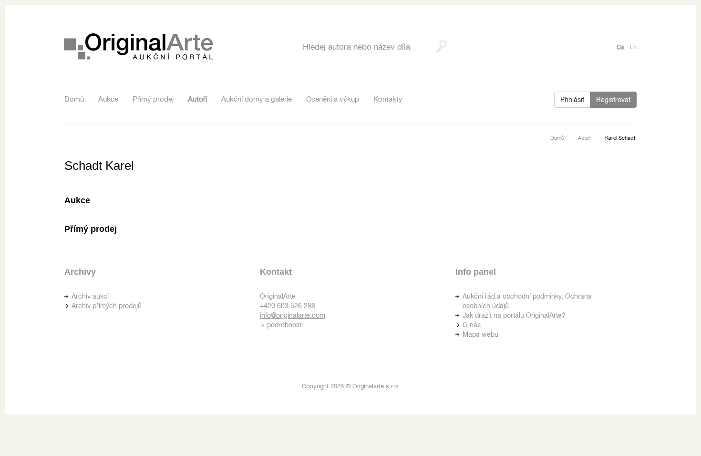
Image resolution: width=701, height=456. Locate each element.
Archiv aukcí (90, 296)
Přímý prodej (153, 99)
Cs (620, 47)
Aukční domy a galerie (256, 99)
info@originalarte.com (292, 315)
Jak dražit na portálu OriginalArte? (514, 315)
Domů (74, 99)
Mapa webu (480, 334)
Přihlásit (572, 100)
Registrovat (613, 100)
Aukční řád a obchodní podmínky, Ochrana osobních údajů (527, 301)
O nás (472, 325)
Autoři (197, 99)
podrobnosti (285, 325)
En (633, 47)
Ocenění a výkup (332, 99)
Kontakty (387, 99)
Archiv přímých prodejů (107, 306)
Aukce (108, 99)
